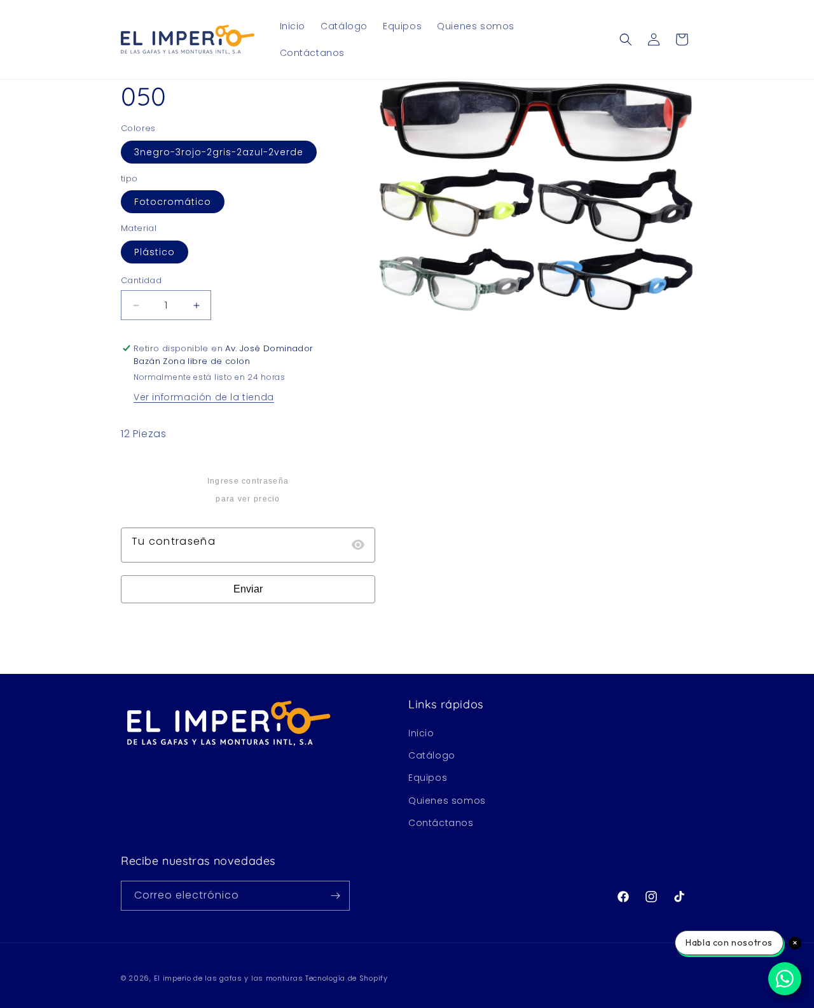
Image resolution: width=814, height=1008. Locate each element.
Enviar (248, 589)
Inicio (421, 733)
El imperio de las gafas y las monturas (228, 978)
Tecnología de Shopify (346, 978)
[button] (626, 39)
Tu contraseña (174, 541)
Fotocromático (172, 201)
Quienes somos (447, 800)
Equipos (427, 777)
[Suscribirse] (335, 896)
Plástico (154, 252)
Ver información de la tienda (204, 397)
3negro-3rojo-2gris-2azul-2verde (218, 152)
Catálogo (431, 755)
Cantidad (141, 280)
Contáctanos (441, 822)
